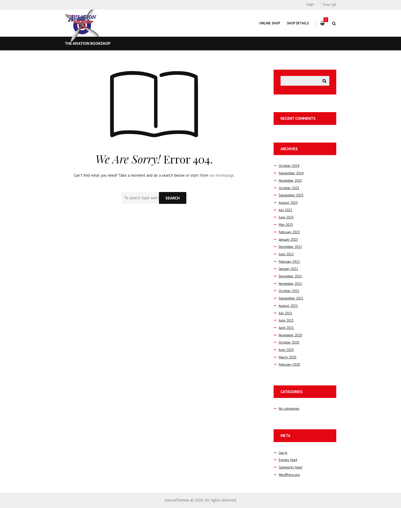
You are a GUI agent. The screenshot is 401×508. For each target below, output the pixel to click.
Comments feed (290, 467)
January (288, 239)
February (289, 232)
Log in (283, 452)
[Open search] (334, 23)
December (290, 246)
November (290, 180)
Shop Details (298, 23)
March (287, 357)
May (286, 224)
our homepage (222, 175)
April (286, 328)
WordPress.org (289, 474)
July (285, 210)
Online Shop (269, 23)
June (286, 217)
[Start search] (172, 198)
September (291, 173)
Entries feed (288, 460)
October (289, 165)
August (288, 202)
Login (310, 4)
